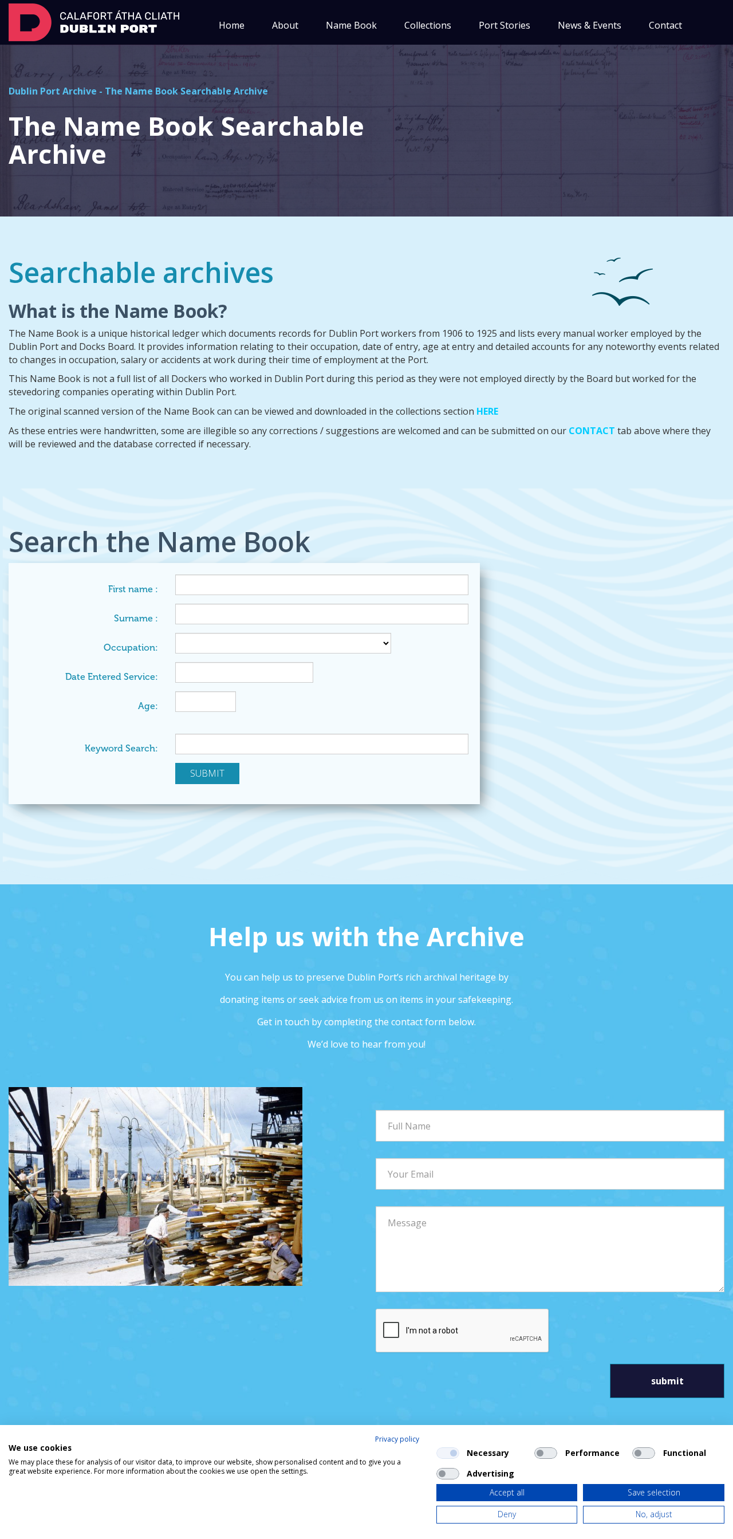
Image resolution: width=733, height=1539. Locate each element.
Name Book (351, 25)
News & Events (589, 25)
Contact (665, 25)
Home (232, 25)
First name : (133, 589)
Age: (148, 705)
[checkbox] (447, 1453)
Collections (427, 25)
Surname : (136, 618)
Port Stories (504, 25)
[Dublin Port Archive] (94, 21)
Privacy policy (397, 1439)
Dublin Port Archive (53, 91)
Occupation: (131, 647)
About (285, 25)
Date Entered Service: (111, 676)
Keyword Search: (121, 748)
